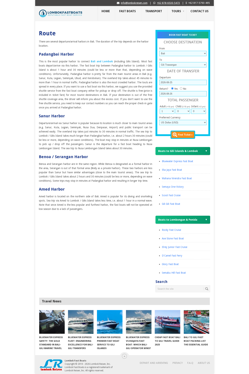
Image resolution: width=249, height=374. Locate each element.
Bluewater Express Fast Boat (177, 161)
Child (183, 106)
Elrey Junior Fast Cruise (174, 247)
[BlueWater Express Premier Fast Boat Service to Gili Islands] (109, 322)
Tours (176, 11)
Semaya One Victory (173, 186)
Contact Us (199, 11)
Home (106, 11)
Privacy (177, 362)
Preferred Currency (169, 117)
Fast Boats (127, 11)
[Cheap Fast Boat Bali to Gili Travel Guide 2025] (167, 322)
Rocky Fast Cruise (171, 229)
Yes (176, 88)
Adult (167, 106)
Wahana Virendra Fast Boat (177, 178)
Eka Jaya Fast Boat (172, 169)
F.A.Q (190, 362)
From (162, 48)
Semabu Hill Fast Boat (174, 272)
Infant (198, 106)
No (184, 88)
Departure (165, 77)
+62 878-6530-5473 (168, 2)
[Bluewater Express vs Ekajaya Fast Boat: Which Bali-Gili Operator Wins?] (138, 322)
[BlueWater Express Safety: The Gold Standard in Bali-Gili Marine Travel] (52, 322)
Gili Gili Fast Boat (171, 203)
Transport (153, 11)
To (160, 59)
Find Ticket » (185, 134)
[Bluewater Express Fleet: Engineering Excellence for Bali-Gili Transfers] (81, 322)
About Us (204, 362)
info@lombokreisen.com (134, 2)
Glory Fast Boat (170, 264)
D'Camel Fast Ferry (172, 255)
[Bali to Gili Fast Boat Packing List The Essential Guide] (196, 322)
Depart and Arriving (154, 362)
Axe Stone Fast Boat (173, 238)
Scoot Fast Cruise (171, 195)
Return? (163, 88)
